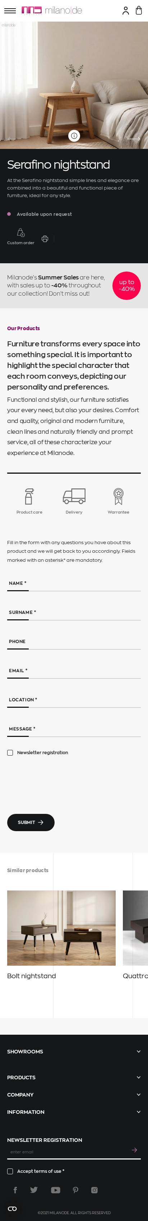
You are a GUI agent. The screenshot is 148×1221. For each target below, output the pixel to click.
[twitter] (34, 1190)
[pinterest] (75, 1190)
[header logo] (51, 11)
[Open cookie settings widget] (12, 1208)
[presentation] (14, 139)
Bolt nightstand (31, 976)
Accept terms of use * (40, 1171)
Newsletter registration (42, 753)
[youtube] (55, 1190)
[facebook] (15, 1190)
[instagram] (94, 1190)
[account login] (126, 10)
